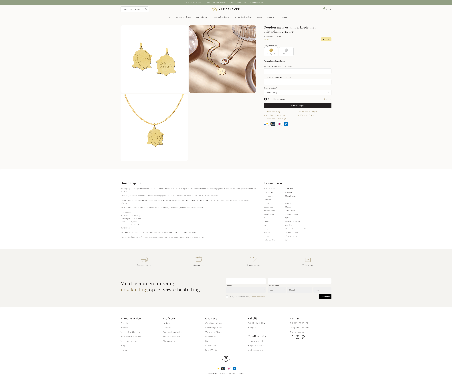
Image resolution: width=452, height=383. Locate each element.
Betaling (124, 327)
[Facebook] (292, 337)
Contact (124, 350)
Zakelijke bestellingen (257, 323)
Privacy (232, 373)
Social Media (211, 350)
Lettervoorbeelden (256, 341)
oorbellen (271, 17)
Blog (123, 345)
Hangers (167, 327)
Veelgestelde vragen (130, 341)
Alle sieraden (169, 341)
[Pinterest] (303, 337)
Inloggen (252, 327)
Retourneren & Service (131, 336)
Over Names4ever (213, 323)
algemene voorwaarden (257, 297)
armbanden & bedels (243, 17)
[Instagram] (297, 337)
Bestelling (125, 323)
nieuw (167, 17)
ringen (259, 17)
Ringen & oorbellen (171, 336)
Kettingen (167, 323)
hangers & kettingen (221, 17)
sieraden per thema (183, 17)
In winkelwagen (297, 105)
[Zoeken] (146, 9)
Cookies (241, 373)
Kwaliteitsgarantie (213, 327)
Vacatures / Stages (213, 332)
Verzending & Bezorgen (131, 332)
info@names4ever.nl (299, 327)
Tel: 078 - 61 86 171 (299, 323)
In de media (210, 345)
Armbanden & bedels (172, 332)
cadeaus (284, 17)
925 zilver (286, 54)
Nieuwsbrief (211, 336)
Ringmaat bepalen (256, 345)
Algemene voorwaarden (217, 373)
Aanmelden (325, 296)
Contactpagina (297, 332)
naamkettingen (202, 17)
